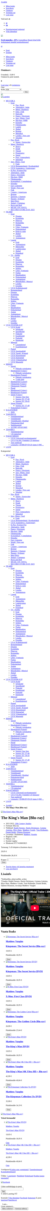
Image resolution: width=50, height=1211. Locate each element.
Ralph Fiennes (19, 828)
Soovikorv (10, 8)
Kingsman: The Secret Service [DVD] (24, 971)
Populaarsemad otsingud (15, 29)
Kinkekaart (29, 1176)
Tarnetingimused (35, 1170)
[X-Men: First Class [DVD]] (17, 987)
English (9, 53)
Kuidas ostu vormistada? (19, 1170)
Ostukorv (9, 10)
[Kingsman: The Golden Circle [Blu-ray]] (22, 1012)
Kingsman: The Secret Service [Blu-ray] (25, 946)
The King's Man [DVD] (17, 1046)
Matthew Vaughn (30, 834)
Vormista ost (10, 13)
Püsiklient (20, 1176)
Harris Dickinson (32, 828)
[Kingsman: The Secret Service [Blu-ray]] (22, 937)
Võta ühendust (11, 31)
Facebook (23, 1198)
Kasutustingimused (8, 1172)
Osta (7, 1143)
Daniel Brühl (11, 832)
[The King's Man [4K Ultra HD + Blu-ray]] (23, 1062)
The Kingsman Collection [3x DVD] (23, 1096)
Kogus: (4, 860)
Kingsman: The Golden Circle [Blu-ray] (25, 1021)
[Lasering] (5, 97)
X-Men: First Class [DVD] (19, 996)
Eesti (8, 50)
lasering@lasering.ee (9, 1200)
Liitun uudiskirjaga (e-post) (11, 1186)
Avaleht (4, 2)
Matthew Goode (29, 830)
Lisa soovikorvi (12, 869)
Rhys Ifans (17, 830)
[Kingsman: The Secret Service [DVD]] (21, 962)
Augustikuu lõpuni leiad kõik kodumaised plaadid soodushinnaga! (21, 41)
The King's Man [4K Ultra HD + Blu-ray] (26, 1071)
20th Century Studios (23, 824)
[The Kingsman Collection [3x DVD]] (21, 1087)
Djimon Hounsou (23, 832)
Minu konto (10, 6)
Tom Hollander (42, 830)
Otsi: (3, 87)
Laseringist (11, 1176)
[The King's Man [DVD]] (16, 1037)
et (1, 46)
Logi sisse (9, 15)
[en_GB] (2, 36)
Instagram (31, 1198)
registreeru (16, 85)
